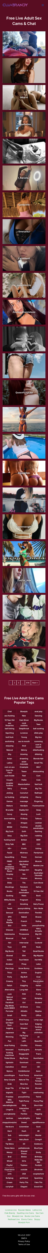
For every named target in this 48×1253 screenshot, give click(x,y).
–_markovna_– (24, 151)
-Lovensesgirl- (24, 526)
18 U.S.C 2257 (24, 1235)
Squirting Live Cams (25, 1213)
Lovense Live (11, 1210)
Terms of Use (24, 1244)
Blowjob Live (17, 1216)
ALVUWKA (24, 553)
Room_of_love (24, 339)
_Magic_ (24, 43)
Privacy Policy (24, 1241)
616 (27, 683)
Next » (35, 683)
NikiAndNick (24, 607)
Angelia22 (24, 446)
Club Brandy (9, 1213)
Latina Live (37, 1210)
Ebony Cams (27, 1219)
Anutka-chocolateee (24, 312)
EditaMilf (24, 419)
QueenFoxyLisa (24, 392)
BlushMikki (24, 473)
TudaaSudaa (24, 124)
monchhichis (24, 285)
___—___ (24, 365)
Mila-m (24, 97)
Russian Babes (24, 1210)
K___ (24, 634)
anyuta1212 (24, 660)
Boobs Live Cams (32, 1216)
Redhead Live (14, 1219)
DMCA (24, 1238)
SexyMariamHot (24, 500)
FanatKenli (24, 258)
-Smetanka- (24, 231)
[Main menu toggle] (42, 5)
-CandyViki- (24, 204)
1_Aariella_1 (24, 178)
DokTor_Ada (24, 580)
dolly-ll (24, 70)
